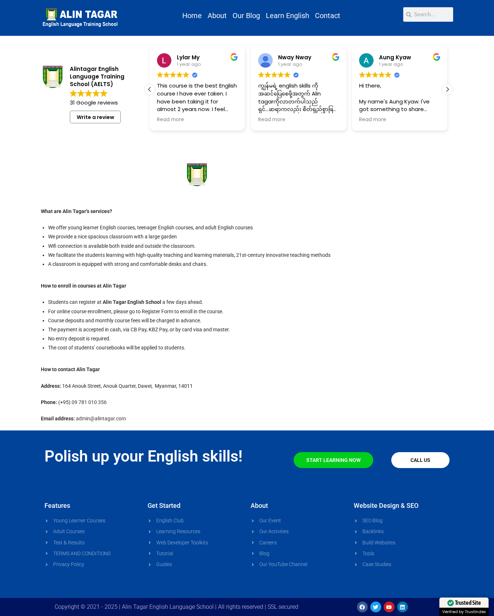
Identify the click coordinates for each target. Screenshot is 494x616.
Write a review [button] (95, 117)
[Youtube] (389, 607)
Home (192, 15)
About (217, 15)
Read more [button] (170, 119)
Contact (327, 15)
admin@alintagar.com (101, 418)
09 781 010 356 (89, 402)
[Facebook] (362, 607)
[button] (447, 89)
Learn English (287, 15)
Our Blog (246, 15)
